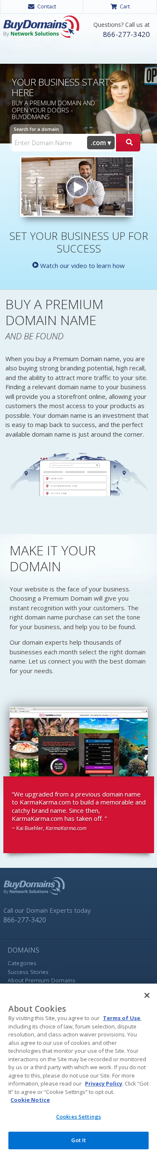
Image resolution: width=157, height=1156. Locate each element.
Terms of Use (121, 1018)
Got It (78, 1140)
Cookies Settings (78, 1116)
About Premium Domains (41, 980)
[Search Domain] (128, 142)
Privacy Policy (103, 1083)
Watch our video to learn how (82, 265)
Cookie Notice (30, 1100)
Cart (125, 6)
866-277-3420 (126, 34)
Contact (46, 6)
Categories (22, 963)
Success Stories (28, 972)
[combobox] (101, 142)
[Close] (147, 995)
